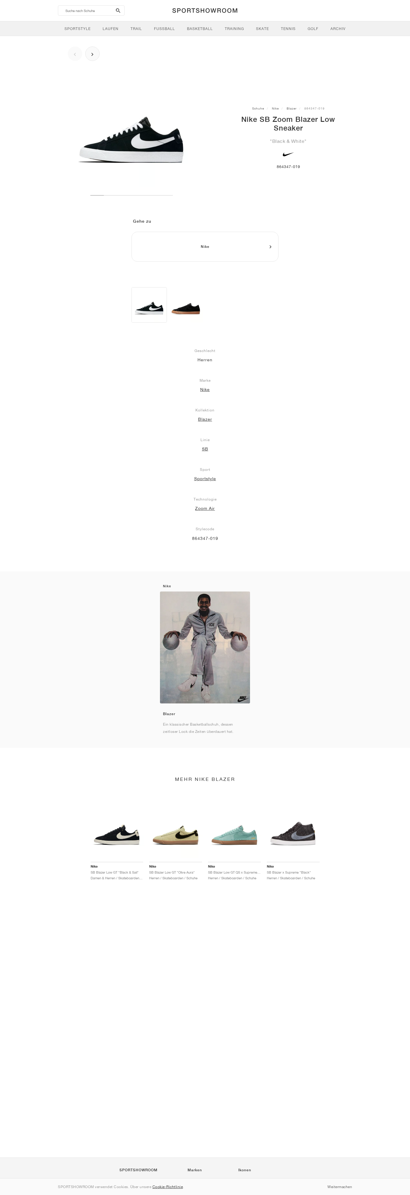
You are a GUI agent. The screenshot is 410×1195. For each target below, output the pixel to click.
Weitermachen (339, 1186)
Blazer (292, 108)
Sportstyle (205, 478)
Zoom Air (205, 508)
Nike (275, 108)
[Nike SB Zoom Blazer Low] (149, 305)
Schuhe (258, 108)
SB (205, 449)
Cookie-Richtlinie (167, 1186)
